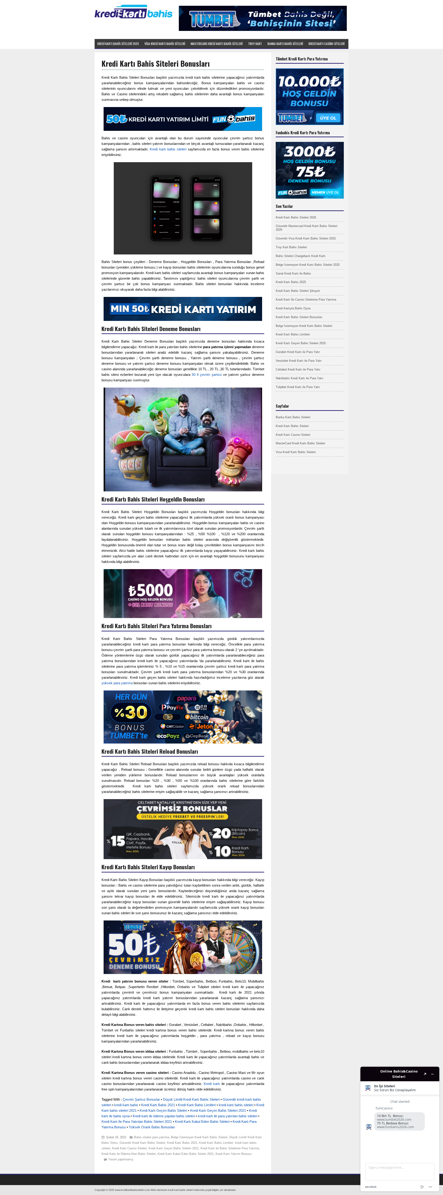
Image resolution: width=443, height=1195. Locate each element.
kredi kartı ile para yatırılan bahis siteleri (227, 1116)
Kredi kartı (212, 1084)
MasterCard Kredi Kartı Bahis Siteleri (300, 443)
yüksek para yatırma (117, 683)
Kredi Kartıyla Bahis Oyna (293, 308)
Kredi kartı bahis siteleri (168, 149)
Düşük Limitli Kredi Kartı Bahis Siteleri (191, 1099)
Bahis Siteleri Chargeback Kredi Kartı (301, 256)
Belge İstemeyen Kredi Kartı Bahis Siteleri (199, 1137)
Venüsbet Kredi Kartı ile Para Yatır (299, 360)
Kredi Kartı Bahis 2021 (158, 1105)
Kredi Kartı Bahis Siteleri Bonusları (299, 317)
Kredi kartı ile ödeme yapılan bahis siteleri (164, 1116)
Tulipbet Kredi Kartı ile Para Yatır (298, 387)
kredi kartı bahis (126, 1105)
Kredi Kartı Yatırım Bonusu (233, 1154)
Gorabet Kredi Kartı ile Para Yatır (298, 352)
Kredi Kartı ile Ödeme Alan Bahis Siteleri (129, 1154)
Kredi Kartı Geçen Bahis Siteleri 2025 (301, 343)
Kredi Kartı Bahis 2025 (291, 282)
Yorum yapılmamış (120, 1159)
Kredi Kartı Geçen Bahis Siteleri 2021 (218, 1110)
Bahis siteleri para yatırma (151, 1137)
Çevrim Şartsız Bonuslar (141, 1099)
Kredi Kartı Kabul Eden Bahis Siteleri (202, 1121)
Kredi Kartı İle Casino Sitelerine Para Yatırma (306, 299)
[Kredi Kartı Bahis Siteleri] (133, 17)
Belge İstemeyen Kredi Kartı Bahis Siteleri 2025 (308, 264)
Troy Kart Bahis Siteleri (291, 247)
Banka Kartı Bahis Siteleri (293, 417)
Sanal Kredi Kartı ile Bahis (293, 273)
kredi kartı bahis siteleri (236, 1105)
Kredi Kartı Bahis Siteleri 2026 (296, 217)
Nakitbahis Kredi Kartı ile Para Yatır (299, 378)
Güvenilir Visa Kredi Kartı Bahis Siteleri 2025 (306, 238)
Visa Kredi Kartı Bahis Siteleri (296, 452)
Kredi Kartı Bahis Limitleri (197, 1105)
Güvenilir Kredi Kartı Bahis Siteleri (142, 1142)
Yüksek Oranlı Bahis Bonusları (152, 1127)
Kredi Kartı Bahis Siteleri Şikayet (298, 291)
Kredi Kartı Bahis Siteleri (292, 426)
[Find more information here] (400, 1129)
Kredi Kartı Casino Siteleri (129, 1148)
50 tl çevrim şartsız (207, 374)
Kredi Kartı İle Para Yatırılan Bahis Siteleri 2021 (137, 1121)
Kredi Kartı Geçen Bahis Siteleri (163, 1110)
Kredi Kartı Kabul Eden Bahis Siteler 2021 (186, 1154)
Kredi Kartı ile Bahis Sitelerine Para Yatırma (230, 1148)
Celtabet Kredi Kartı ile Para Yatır (298, 369)
